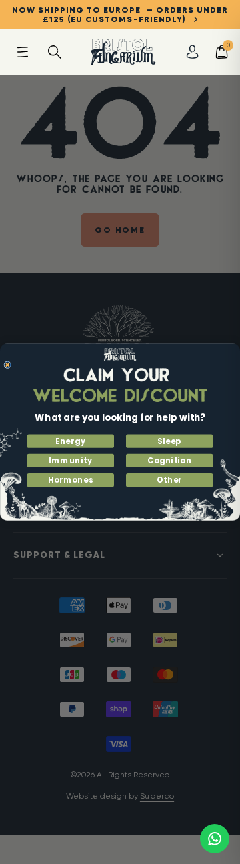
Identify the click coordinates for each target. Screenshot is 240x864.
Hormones (70, 480)
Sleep (169, 441)
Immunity (71, 460)
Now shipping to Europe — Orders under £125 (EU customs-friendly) (120, 14)
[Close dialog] (8, 365)
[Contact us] (214, 838)
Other (169, 480)
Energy (70, 441)
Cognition (169, 460)
